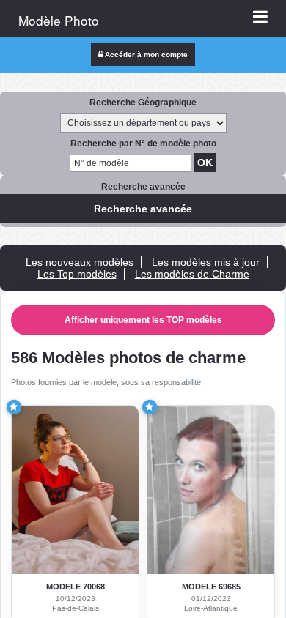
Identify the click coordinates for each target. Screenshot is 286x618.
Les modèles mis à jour (206, 262)
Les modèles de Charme (192, 274)
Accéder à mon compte (145, 55)
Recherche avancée (143, 209)
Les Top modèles (77, 274)
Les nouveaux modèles (79, 262)
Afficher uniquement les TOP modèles (143, 320)
